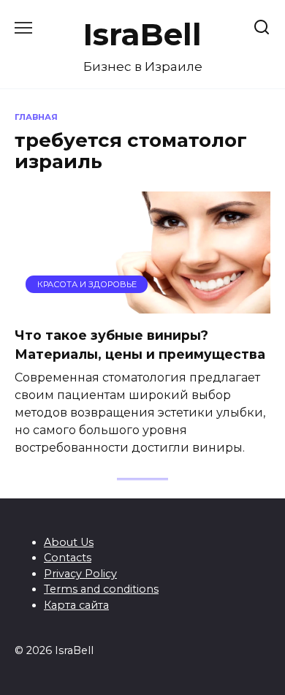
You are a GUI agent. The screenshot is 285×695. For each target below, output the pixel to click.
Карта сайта (76, 605)
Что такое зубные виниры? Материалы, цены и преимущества (140, 344)
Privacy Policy (80, 573)
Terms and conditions (101, 589)
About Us (69, 542)
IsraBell (142, 34)
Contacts (67, 557)
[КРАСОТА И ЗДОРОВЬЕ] (142, 304)
